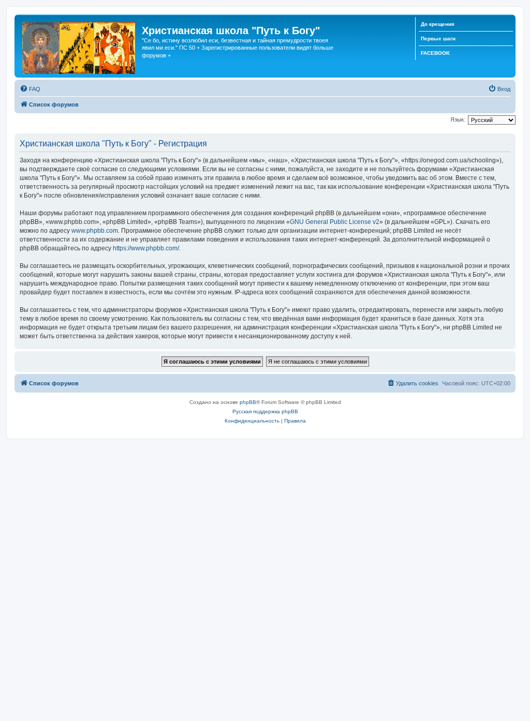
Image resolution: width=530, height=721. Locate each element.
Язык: (457, 119)
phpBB (248, 402)
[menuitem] (30, 89)
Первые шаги (438, 38)
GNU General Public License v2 (334, 222)
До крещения (437, 24)
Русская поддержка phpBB (265, 411)
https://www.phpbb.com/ (146, 248)
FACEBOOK (435, 53)
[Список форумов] (79, 46)
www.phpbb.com (94, 230)
